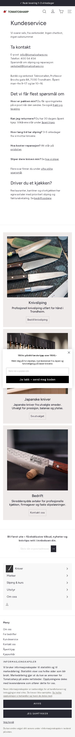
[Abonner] (53, 548)
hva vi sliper (52, 159)
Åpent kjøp (9, 649)
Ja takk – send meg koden (37, 379)
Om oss (7, 629)
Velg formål (8, 722)
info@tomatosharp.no (34, 54)
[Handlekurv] (61, 11)
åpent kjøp (48, 122)
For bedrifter (9, 634)
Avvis (37, 703)
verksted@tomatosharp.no (27, 66)
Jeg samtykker (37, 713)
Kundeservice (10, 639)
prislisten (16, 149)
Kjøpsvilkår (9, 654)
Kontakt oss (9, 644)
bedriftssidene (42, 198)
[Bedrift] (37, 459)
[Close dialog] (69, 352)
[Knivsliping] (37, 266)
